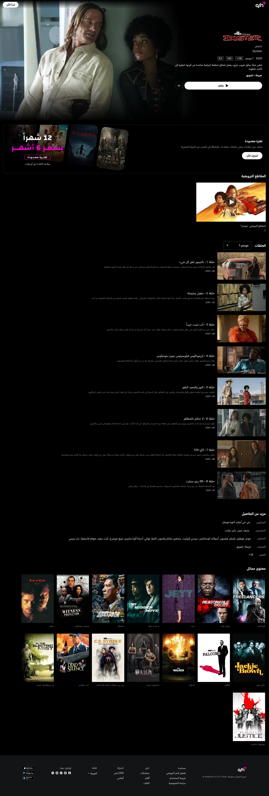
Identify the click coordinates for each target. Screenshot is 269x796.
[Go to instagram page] (65, 773)
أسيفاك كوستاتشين (209, 538)
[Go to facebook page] (69, 773)
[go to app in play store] (28, 773)
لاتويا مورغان (228, 522)
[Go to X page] (53, 773)
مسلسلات (144, 773)
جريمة (258, 75)
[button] (10, 5)
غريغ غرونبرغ (116, 538)
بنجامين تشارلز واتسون (169, 538)
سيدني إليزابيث (190, 538)
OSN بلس (119, 773)
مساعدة (182, 768)
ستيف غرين (243, 530)
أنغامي (120, 778)
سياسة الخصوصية (177, 783)
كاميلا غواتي (150, 538)
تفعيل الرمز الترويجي (176, 773)
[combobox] (237, 245)
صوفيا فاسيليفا (88, 538)
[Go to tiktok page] (61, 773)
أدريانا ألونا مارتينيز (134, 538)
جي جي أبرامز (243, 522)
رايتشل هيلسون (228, 538)
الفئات (146, 783)
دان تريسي (74, 538)
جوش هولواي (244, 538)
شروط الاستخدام (178, 778)
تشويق (249, 75)
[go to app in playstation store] (28, 778)
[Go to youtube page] (57, 773)
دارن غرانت (230, 530)
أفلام (147, 778)
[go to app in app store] (28, 768)
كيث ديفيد (103, 538)
